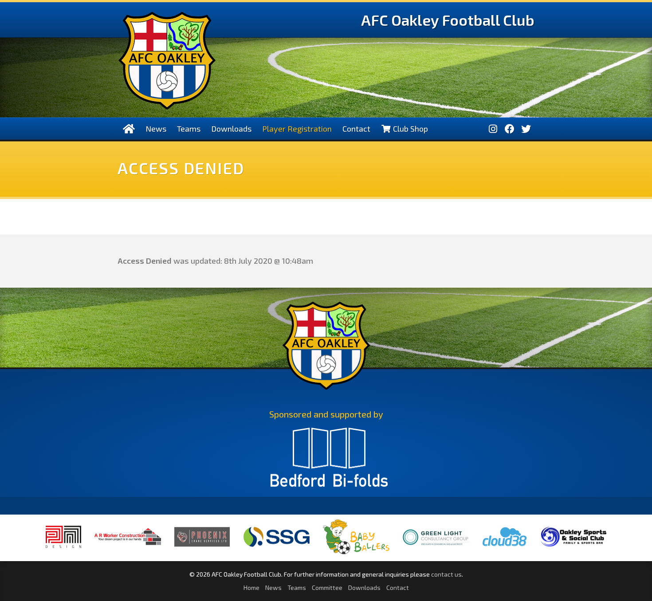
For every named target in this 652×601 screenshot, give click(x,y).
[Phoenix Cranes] (202, 546)
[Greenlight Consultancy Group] (436, 551)
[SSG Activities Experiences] (276, 547)
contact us (446, 574)
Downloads (231, 128)
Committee (327, 587)
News (155, 128)
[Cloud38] (505, 547)
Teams (188, 128)
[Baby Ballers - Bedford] (356, 554)
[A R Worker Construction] (127, 551)
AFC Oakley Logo (167, 60)
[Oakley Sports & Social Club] (573, 547)
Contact (356, 128)
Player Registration (297, 128)
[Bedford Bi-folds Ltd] (329, 461)
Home (251, 587)
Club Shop (409, 128)
